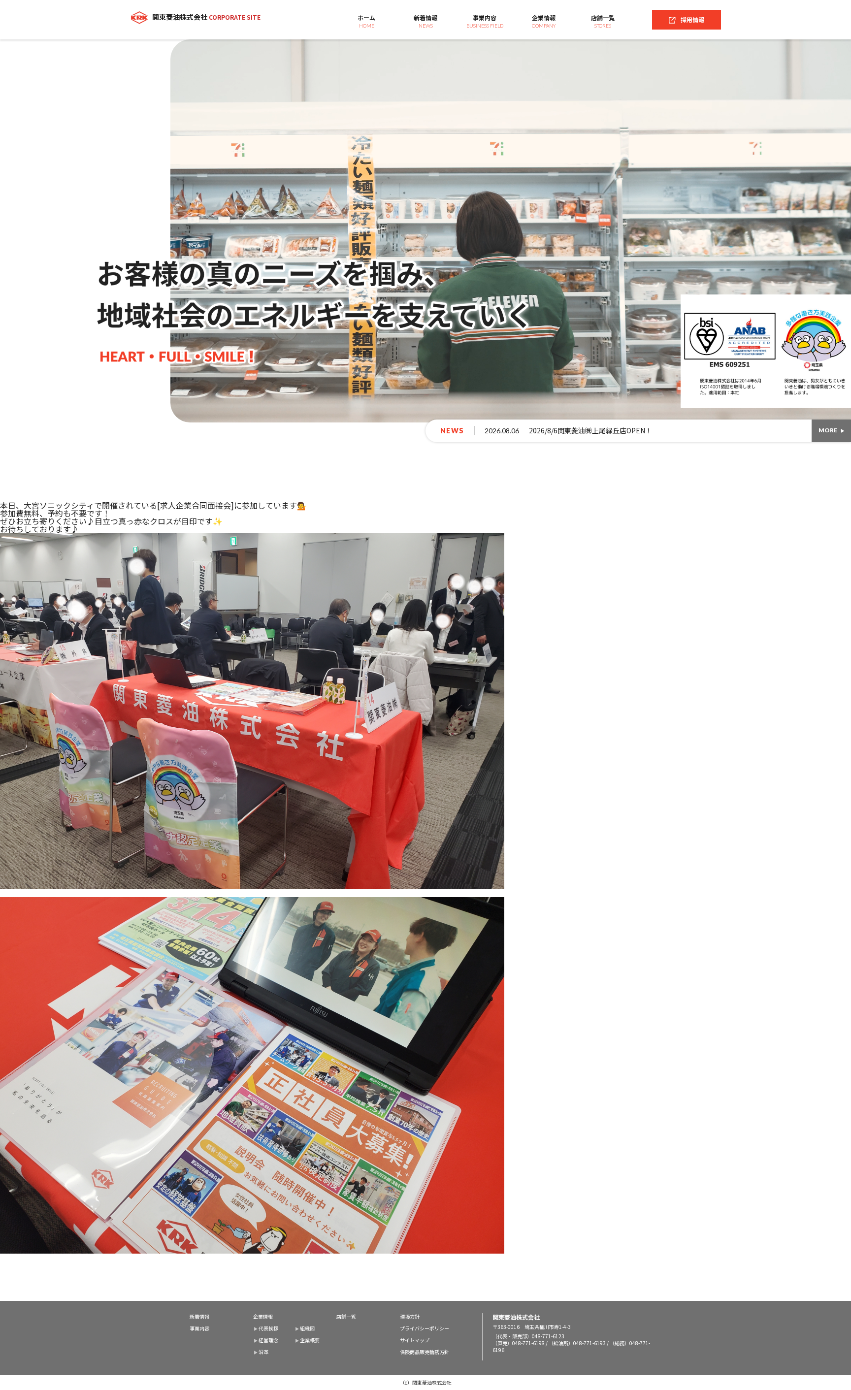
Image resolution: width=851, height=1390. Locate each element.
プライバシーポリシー (424, 1328)
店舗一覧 (603, 21)
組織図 (307, 1328)
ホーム (366, 21)
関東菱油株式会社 (206, 17)
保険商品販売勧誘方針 (424, 1352)
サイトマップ (414, 1340)
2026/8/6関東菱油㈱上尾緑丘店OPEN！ (246, 430)
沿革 (263, 1352)
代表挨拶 (268, 1328)
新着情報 (425, 21)
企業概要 (310, 1340)
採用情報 (692, 19)
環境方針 (410, 1316)
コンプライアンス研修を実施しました (565, 430)
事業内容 (484, 21)
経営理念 (268, 1340)
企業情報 (544, 21)
